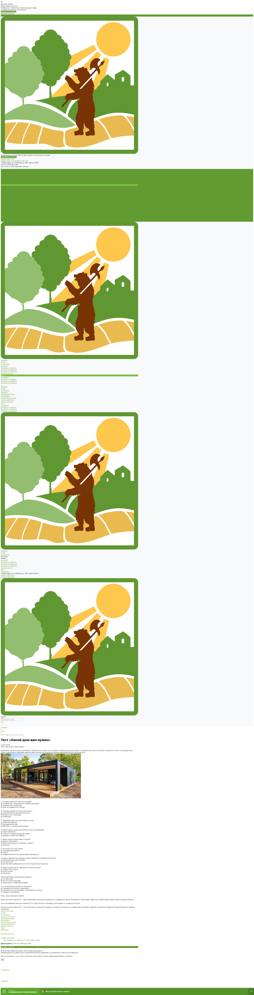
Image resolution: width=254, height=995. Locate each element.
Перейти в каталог (8, 12)
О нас (3, 198)
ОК (2, 959)
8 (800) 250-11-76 (7, 575)
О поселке (5, 200)
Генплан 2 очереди (9, 179)
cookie (17, 956)
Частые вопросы (7, 209)
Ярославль (5, 206)
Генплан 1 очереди (8, 177)
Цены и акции (7, 211)
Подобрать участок (9, 157)
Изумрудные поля (8, 208)
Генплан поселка (8, 917)
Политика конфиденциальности (124, 949)
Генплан (4, 202)
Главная (4, 196)
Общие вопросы (8, 204)
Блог (3, 213)
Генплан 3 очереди (9, 181)
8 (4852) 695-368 (7, 577)
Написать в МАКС (8, 166)
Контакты (5, 215)
